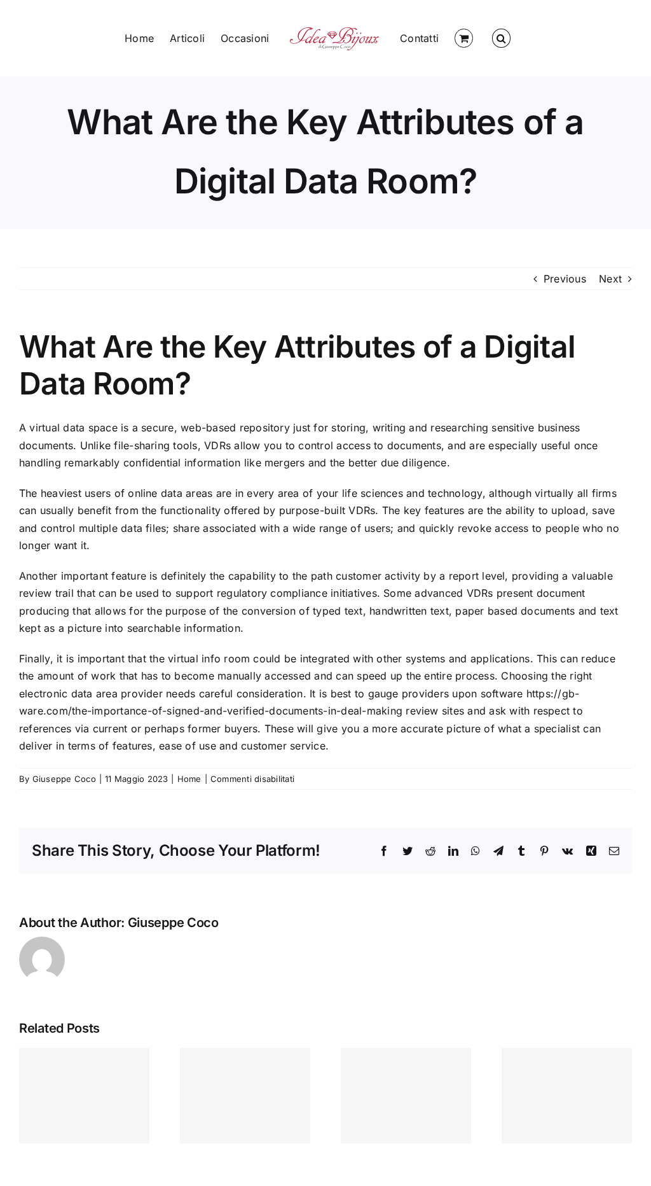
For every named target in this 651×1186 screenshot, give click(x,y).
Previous (565, 278)
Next (610, 278)
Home (189, 779)
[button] (501, 38)
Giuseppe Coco (64, 779)
